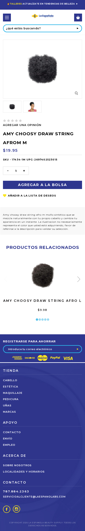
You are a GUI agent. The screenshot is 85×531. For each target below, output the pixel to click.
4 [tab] (45, 319)
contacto (12, 432)
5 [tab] (48, 319)
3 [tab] (42, 319)
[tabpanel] (42, 288)
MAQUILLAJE (12, 392)
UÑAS (7, 405)
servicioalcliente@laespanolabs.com (34, 496)
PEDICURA (11, 399)
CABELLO (10, 380)
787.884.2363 (16, 491)
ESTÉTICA (10, 386)
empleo (9, 444)
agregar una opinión (22, 125)
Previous (6, 280)
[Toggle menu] (7, 17)
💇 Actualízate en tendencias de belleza (41, 4)
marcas (9, 411)
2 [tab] (40, 319)
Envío (7, 438)
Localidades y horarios (24, 471)
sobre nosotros (17, 465)
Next (79, 280)
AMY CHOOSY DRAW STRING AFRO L (42, 301)
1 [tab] (37, 319)
